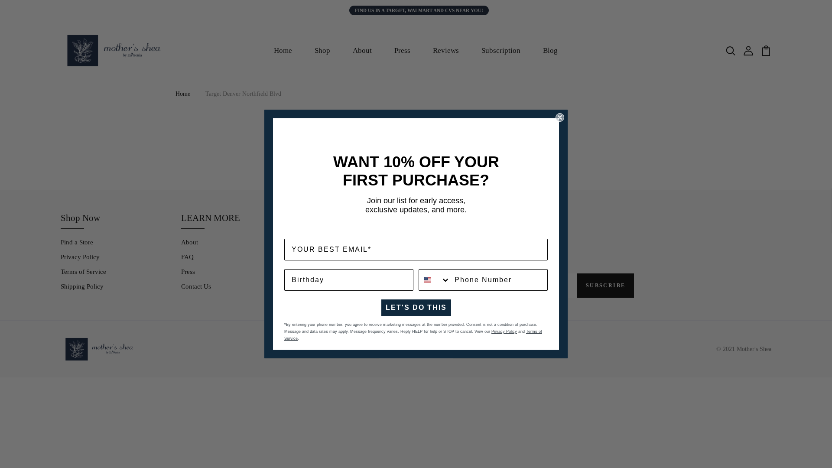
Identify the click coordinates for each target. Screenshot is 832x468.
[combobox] (434, 280)
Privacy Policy (504, 331)
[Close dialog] (560, 117)
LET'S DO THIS (416, 307)
